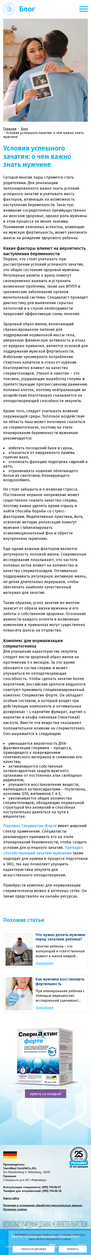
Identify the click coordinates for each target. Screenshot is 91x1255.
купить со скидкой (45, 1094)
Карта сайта (11, 1198)
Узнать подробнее (33, 1249)
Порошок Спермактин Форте (30, 825)
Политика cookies (15, 1209)
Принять (73, 1249)
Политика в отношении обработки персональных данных (42, 1205)
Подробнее (45, 963)
